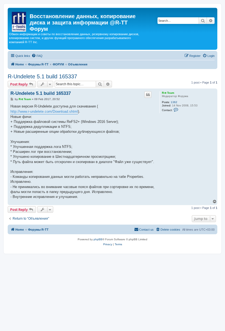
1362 (174, 102)
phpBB (98, 239)
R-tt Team (168, 92)
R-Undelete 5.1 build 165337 (42, 76)
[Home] (19, 20)
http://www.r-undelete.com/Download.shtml (44, 111)
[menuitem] (37, 56)
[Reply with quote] (147, 94)
